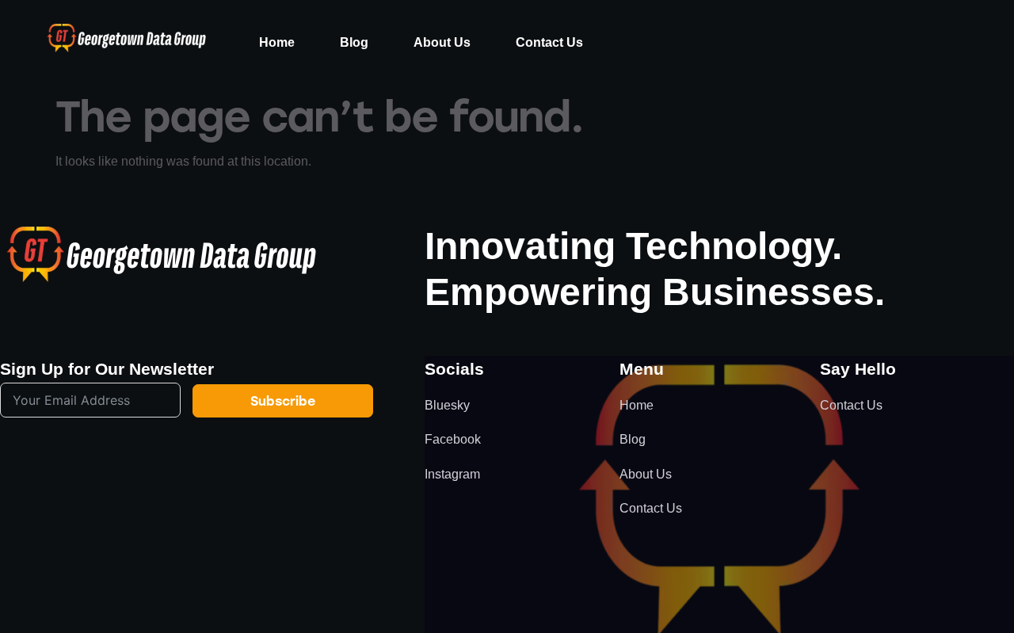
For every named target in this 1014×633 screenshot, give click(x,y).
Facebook (453, 439)
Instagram (452, 474)
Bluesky (447, 405)
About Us (442, 42)
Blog (354, 42)
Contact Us (549, 42)
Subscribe (282, 400)
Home (277, 42)
